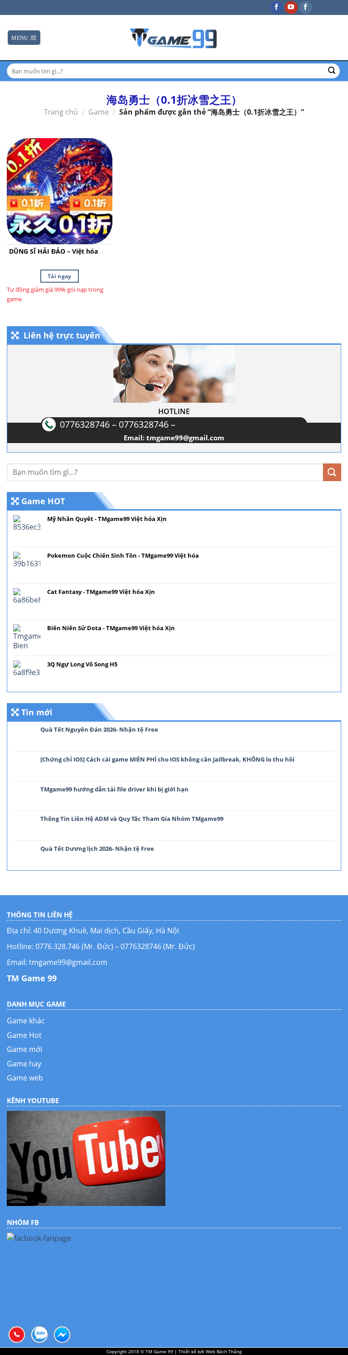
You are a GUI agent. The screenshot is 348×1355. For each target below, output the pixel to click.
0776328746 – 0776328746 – (117, 424)
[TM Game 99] (174, 37)
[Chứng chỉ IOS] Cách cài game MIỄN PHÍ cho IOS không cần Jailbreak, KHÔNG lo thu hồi (167, 759)
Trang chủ (61, 112)
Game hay (24, 1064)
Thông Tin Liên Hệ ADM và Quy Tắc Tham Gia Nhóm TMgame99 (131, 819)
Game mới (24, 1049)
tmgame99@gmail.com (185, 437)
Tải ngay (60, 276)
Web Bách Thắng (224, 1351)
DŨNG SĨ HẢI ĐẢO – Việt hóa (53, 251)
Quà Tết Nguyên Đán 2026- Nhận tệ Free (99, 729)
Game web (25, 1078)
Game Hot (24, 1035)
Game (98, 112)
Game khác (26, 1021)
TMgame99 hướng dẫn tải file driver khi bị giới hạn (114, 789)
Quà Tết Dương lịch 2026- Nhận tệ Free (97, 849)
